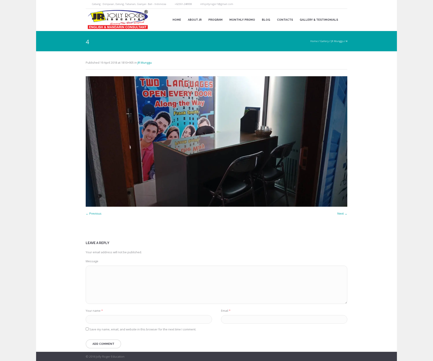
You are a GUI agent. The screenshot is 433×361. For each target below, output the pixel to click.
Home (314, 41)
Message (92, 261)
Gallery (324, 41)
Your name (94, 311)
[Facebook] (339, 4)
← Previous (93, 213)
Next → (342, 213)
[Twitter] (344, 4)
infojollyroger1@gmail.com (216, 4)
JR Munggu (337, 41)
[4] (216, 141)
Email (225, 311)
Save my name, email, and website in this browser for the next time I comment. (142, 329)
